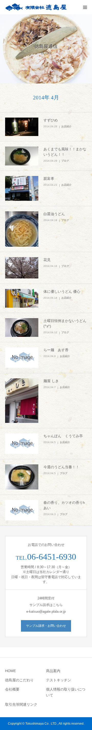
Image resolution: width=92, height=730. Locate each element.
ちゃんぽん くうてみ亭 (63, 436)
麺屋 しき (51, 381)
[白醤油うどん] (21, 229)
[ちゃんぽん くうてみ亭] (21, 443)
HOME (10, 671)
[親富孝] (21, 188)
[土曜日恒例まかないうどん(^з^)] (21, 327)
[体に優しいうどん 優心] (21, 298)
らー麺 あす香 (55, 350)
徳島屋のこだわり (19, 680)
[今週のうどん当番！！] (21, 476)
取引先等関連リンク (21, 704)
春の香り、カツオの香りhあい (64, 505)
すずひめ (50, 120)
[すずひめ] (21, 127)
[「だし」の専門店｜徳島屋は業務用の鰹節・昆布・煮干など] (35, 7)
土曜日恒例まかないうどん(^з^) (64, 323)
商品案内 (53, 671)
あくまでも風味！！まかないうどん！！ (64, 152)
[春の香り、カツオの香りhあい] (21, 510)
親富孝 (48, 178)
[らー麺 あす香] (21, 357)
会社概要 (12, 689)
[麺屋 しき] (21, 400)
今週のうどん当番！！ (61, 467)
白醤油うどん (54, 214)
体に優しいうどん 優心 (61, 291)
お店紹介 (66, 126)
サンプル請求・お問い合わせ (46, 626)
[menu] (85, 7)
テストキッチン (58, 680)
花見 (47, 260)
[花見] (21, 267)
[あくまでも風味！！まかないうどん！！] (21, 156)
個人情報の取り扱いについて (65, 692)
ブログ (65, 160)
